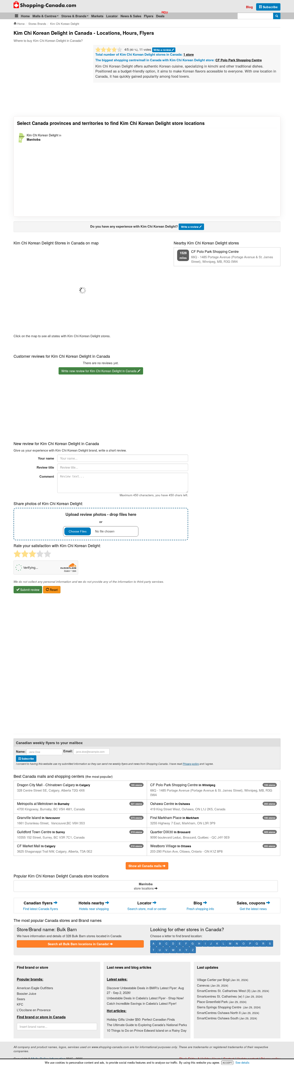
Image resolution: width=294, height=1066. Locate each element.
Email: (68, 751)
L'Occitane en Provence (34, 1010)
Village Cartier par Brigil (222, 979)
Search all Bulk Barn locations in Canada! (79, 944)
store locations (144, 886)
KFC (20, 1004)
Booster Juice (26, 993)
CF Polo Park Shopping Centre (238, 60)
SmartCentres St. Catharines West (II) (233, 990)
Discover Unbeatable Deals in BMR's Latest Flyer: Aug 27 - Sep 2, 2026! (145, 990)
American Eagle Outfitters (35, 988)
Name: (21, 751)
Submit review (29, 589)
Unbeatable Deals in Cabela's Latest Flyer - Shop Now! (145, 998)
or (100, 517)
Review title (45, 467)
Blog (249, 7)
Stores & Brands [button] (73, 16)
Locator (112, 16)
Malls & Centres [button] (44, 16)
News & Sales (131, 16)
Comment (46, 476)
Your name (46, 458)
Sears (21, 999)
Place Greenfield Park (221, 1001)
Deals (160, 16)
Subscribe (270, 7)
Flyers (148, 16)
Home (25, 16)
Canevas (212, 985)
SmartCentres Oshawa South (227, 1018)
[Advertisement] (50, 77)
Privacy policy (191, 763)
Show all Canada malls (145, 866)
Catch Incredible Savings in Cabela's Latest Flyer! (141, 1003)
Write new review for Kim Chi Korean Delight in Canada (99, 371)
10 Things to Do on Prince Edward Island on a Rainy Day (147, 1030)
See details (242, 1062)
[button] (16, 16)
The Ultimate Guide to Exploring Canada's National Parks (147, 1024)
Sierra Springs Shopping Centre (229, 1007)
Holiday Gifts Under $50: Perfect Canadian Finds (141, 1019)
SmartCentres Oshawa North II (228, 1012)
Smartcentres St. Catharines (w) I (230, 996)
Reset (53, 589)
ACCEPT (227, 1062)
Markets (97, 16)
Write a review (162, 50)
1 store (188, 54)
